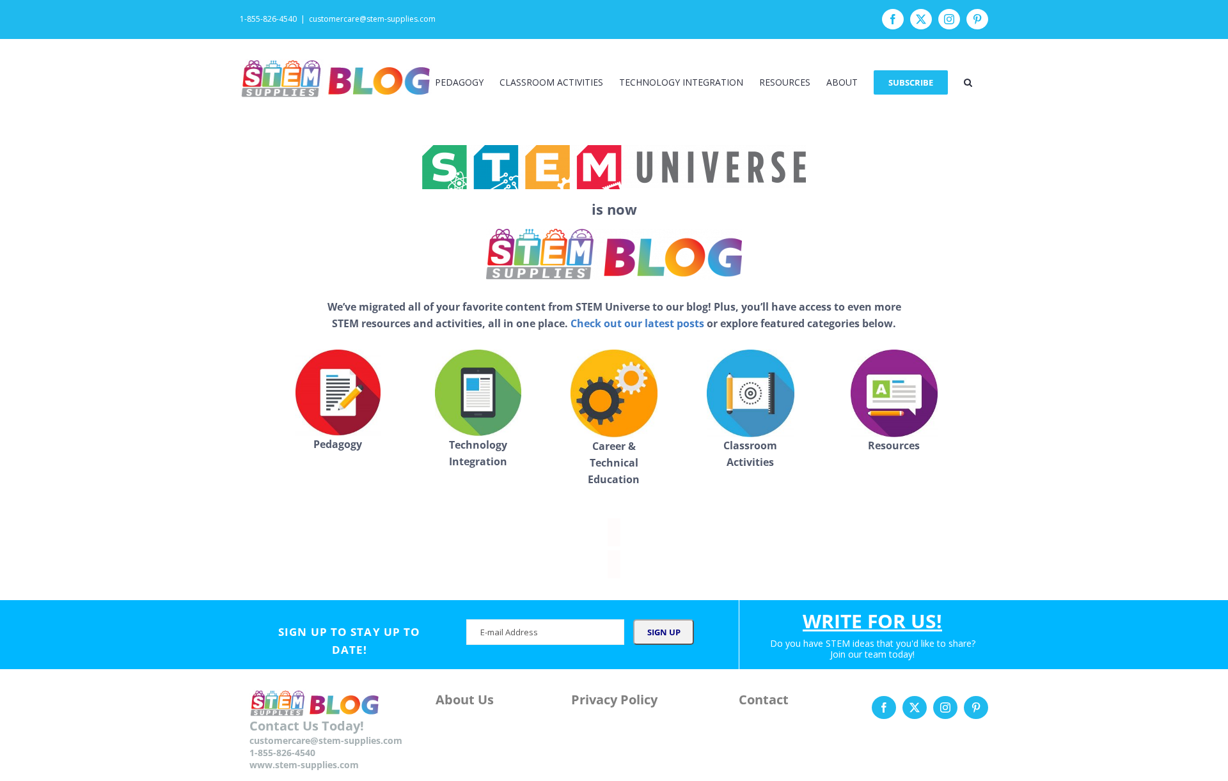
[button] (968, 82)
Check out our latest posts (637, 323)
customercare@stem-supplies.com (372, 18)
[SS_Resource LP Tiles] (338, 354)
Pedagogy (337, 444)
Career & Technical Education (614, 462)
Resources (894, 445)
